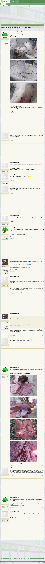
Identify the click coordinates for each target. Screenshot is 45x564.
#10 (43, 335)
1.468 (7, 142)
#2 (43, 140)
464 (7, 171)
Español (2, 561)
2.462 (7, 183)
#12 (43, 465)
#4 (43, 180)
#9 (43, 293)
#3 (43, 171)
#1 (43, 112)
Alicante (6, 43)
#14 (43, 507)
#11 (43, 344)
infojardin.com (9, 562)
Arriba (43, 561)
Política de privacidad (42, 562)
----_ (2, 181)
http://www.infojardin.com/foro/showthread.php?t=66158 (20, 264)
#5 (43, 193)
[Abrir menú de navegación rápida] (43, 25)
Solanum (3, 266)
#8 (43, 271)
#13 (43, 475)
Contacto (33, 561)
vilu (25, 28)
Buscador (9, 5)
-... (2, 140)
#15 (43, 519)
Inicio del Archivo (4, 5)
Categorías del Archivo (10, 3)
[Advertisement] (22, 16)
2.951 (7, 322)
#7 (43, 238)
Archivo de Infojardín (38, 561)
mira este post (23, 329)
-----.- (3, 169)
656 (7, 40)
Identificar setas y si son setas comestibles (11, 28)
